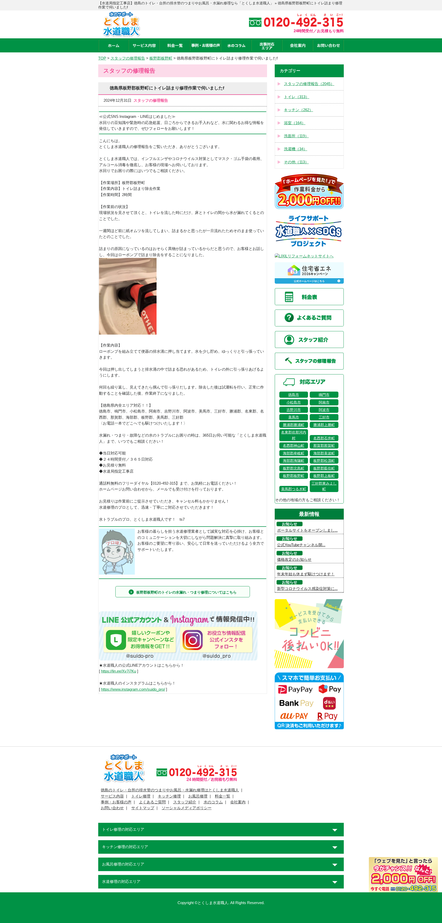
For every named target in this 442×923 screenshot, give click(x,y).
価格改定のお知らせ (294, 559)
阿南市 (324, 402)
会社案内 (238, 802)
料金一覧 (222, 796)
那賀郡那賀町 (324, 445)
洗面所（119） (296, 136)
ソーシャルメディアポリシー (187, 808)
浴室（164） (294, 123)
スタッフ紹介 (184, 802)
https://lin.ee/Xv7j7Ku (118, 671)
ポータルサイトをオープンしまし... (307, 530)
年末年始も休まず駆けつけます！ (306, 574)
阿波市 (324, 410)
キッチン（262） (298, 110)
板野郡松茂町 (324, 461)
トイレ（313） (296, 97)
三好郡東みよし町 (324, 486)
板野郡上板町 (324, 476)
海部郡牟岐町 (293, 453)
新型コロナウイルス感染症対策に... (307, 589)
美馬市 (293, 417)
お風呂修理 (197, 796)
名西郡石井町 (324, 438)
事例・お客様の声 (116, 802)
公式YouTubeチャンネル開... (301, 545)
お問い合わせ (112, 808)
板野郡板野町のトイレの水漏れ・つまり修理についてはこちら (186, 592)
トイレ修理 (140, 796)
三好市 (324, 417)
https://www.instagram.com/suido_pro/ (133, 689)
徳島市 (293, 395)
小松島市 (293, 402)
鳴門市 (324, 395)
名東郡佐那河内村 (293, 435)
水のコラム (213, 802)
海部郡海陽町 (293, 461)
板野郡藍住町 (324, 468)
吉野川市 (293, 410)
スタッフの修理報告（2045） (309, 84)
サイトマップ (142, 808)
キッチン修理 (169, 796)
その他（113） (296, 162)
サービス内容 (112, 796)
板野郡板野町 (293, 476)
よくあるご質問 (152, 802)
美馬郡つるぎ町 (293, 489)
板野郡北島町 (293, 468)
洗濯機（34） (295, 149)
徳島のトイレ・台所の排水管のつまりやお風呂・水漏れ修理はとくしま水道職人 (170, 790)
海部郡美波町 (324, 453)
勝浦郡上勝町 (324, 425)
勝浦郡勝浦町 (293, 425)
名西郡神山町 (293, 445)
